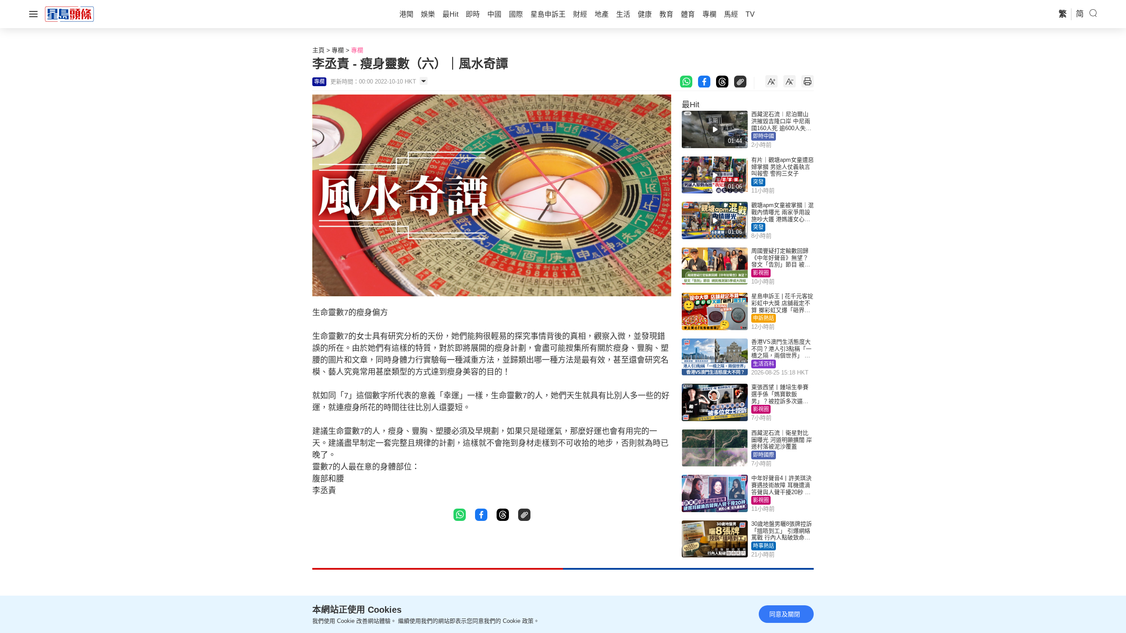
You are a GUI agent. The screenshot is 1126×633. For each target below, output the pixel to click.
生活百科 (763, 364)
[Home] (69, 13)
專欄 (338, 50)
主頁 (318, 50)
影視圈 (761, 273)
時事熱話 (763, 546)
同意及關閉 (784, 614)
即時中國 (763, 136)
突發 (758, 182)
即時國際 (763, 455)
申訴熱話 (763, 318)
